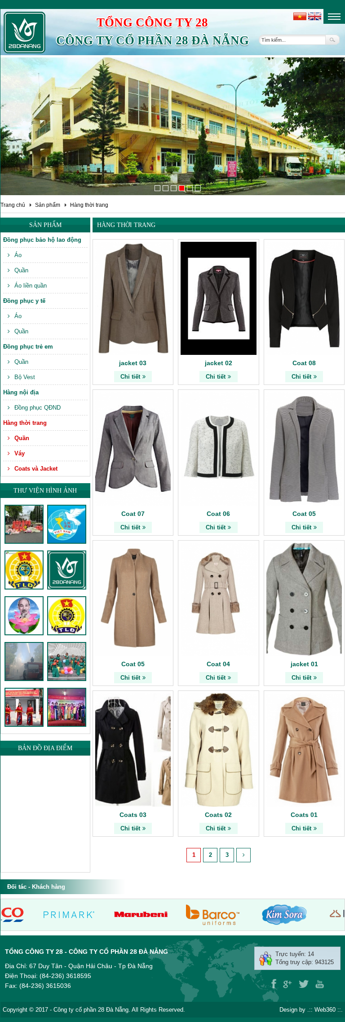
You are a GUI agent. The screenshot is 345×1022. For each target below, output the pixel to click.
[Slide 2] (165, 188)
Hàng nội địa (21, 392)
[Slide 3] (174, 188)
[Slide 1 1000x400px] (157, 188)
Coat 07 (133, 513)
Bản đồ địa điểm (45, 748)
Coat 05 (304, 513)
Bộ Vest (24, 377)
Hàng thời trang (89, 205)
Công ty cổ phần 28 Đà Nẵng (152, 40)
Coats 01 (304, 814)
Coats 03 (132, 814)
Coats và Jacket (36, 468)
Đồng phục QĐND (37, 407)
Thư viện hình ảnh (45, 490)
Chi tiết (130, 376)
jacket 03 (132, 363)
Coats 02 (218, 814)
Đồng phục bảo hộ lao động (42, 239)
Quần (21, 270)
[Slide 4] (182, 188)
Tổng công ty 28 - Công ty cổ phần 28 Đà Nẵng (86, 951)
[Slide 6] (198, 188)
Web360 (325, 1009)
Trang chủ (12, 205)
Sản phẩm (47, 205)
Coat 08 (304, 363)
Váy (19, 453)
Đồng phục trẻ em (28, 346)
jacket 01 (304, 664)
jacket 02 (218, 363)
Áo (18, 255)
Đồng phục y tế (24, 300)
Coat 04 (218, 664)
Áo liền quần (30, 285)
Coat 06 (218, 513)
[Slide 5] (190, 188)
